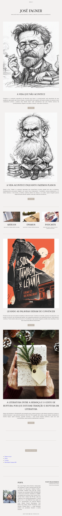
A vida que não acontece (31, 94)
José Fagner (26, 513)
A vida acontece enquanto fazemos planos (31, 185)
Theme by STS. (36, 513)
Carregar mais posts (54, 483)
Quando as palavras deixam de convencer (31, 311)
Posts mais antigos (31, 450)
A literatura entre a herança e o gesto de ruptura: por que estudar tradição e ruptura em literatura (31, 405)
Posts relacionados (54, 485)
